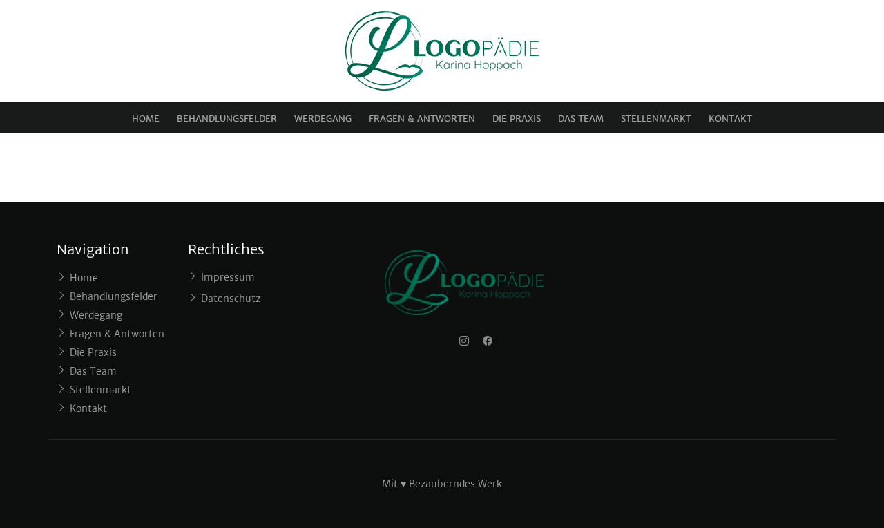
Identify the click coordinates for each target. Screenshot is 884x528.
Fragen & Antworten (422, 118)
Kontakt (730, 118)
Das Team (581, 118)
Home (146, 118)
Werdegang (323, 118)
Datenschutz (230, 298)
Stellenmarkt (656, 118)
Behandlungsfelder (227, 118)
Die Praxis (516, 118)
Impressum (228, 277)
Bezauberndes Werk (455, 484)
